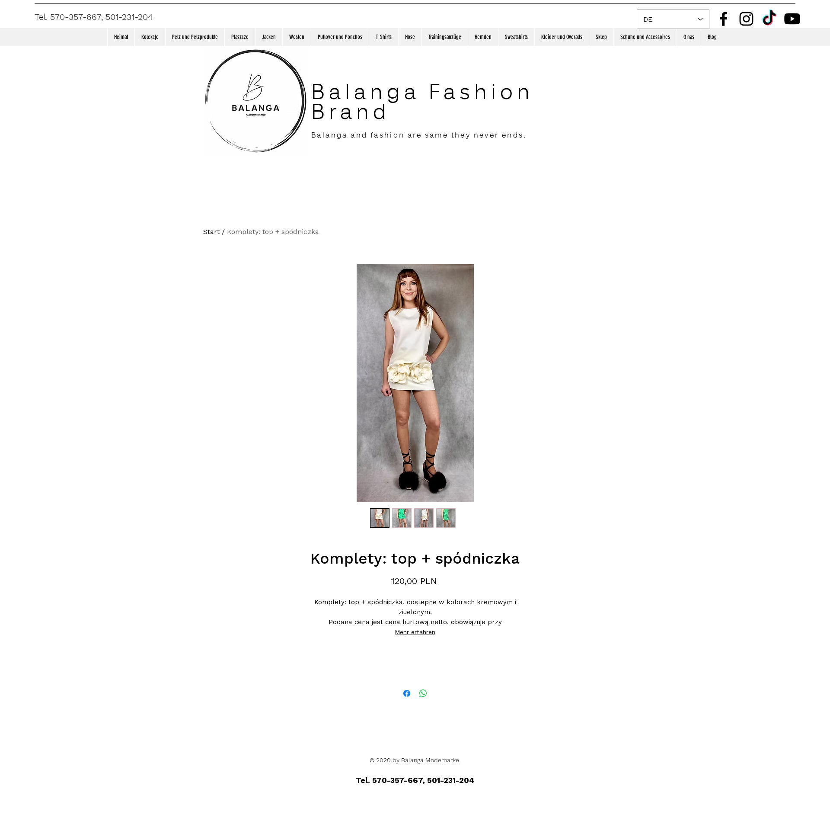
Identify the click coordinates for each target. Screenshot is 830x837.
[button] (149, 37)
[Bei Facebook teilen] (407, 693)
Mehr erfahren (415, 632)
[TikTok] (769, 19)
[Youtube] (792, 19)
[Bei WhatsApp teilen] (423, 693)
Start (211, 232)
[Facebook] (723, 19)
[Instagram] (746, 19)
